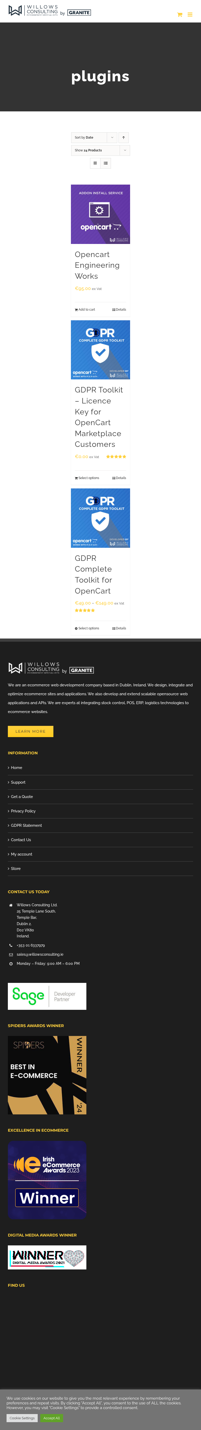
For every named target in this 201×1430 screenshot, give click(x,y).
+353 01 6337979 (31, 945)
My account (21, 854)
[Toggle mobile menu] (190, 14)
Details (121, 309)
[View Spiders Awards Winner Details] (47, 1040)
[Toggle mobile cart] (179, 14)
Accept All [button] (51, 1418)
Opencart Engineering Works (97, 265)
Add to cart (87, 309)
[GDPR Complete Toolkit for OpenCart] (100, 518)
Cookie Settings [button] (22, 1418)
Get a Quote (22, 796)
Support (18, 782)
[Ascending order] (124, 137)
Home (16, 767)
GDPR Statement (26, 825)
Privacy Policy (23, 811)
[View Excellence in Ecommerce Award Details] (47, 1145)
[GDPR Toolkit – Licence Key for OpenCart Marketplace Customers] (100, 350)
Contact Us (21, 840)
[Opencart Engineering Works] (100, 214)
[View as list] (105, 163)
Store (16, 868)
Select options (89, 478)
